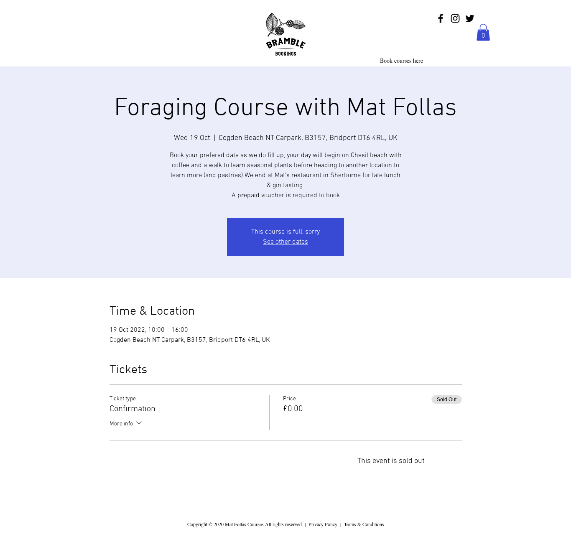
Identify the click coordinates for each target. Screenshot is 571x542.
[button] (483, 32)
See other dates (285, 242)
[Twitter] (470, 18)
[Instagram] (455, 18)
